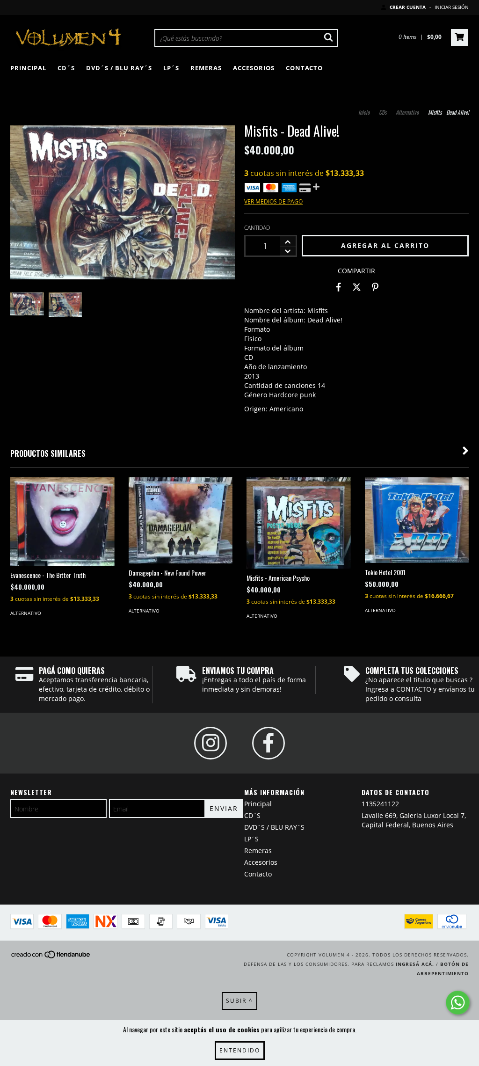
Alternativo (407, 112)
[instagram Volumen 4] (210, 743)
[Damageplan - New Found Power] (181, 520)
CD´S (66, 68)
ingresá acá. (415, 964)
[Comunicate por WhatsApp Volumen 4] (458, 1003)
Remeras (206, 68)
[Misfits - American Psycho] (299, 523)
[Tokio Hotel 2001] (417, 520)
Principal (28, 68)
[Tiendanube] (51, 957)
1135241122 (380, 803)
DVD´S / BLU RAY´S (119, 68)
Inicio (364, 112)
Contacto (304, 68)
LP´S (171, 68)
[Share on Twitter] (357, 287)
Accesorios (254, 68)
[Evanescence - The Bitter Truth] (62, 521)
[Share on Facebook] (339, 287)
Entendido (239, 1050)
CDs (382, 112)
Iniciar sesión (452, 7)
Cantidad (257, 228)
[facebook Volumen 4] (268, 743)
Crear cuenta (408, 7)
